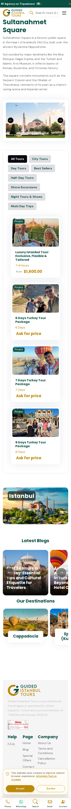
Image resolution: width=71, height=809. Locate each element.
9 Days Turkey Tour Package (30, 444)
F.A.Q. (11, 744)
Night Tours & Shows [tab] (26, 197)
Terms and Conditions (45, 751)
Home (27, 743)
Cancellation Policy (46, 761)
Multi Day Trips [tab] (22, 206)
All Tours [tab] (17, 159)
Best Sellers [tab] (43, 168)
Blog (26, 749)
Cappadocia (25, 636)
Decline (51, 788)
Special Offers (28, 758)
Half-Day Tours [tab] (22, 178)
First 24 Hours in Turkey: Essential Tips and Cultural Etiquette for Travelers (24, 578)
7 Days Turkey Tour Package (30, 382)
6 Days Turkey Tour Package (30, 320)
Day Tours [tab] (18, 168)
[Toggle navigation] (64, 13)
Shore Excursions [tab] (24, 187)
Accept (20, 788)
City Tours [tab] (40, 159)
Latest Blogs (35, 541)
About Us (44, 743)
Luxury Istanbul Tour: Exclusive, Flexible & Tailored (32, 256)
